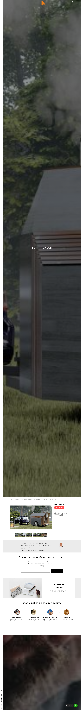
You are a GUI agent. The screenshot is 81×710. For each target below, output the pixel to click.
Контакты (65, 1)
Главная (13, 1)
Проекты (23, 1)
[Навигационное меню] (1, 1)
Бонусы (54, 1)
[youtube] (74, 2)
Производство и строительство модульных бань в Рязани (34, 499)
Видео (59, 1)
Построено (29, 1)
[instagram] (72, 2)
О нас (18, 1)
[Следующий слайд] (50, 517)
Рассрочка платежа (58, 586)
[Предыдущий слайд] (12, 517)
